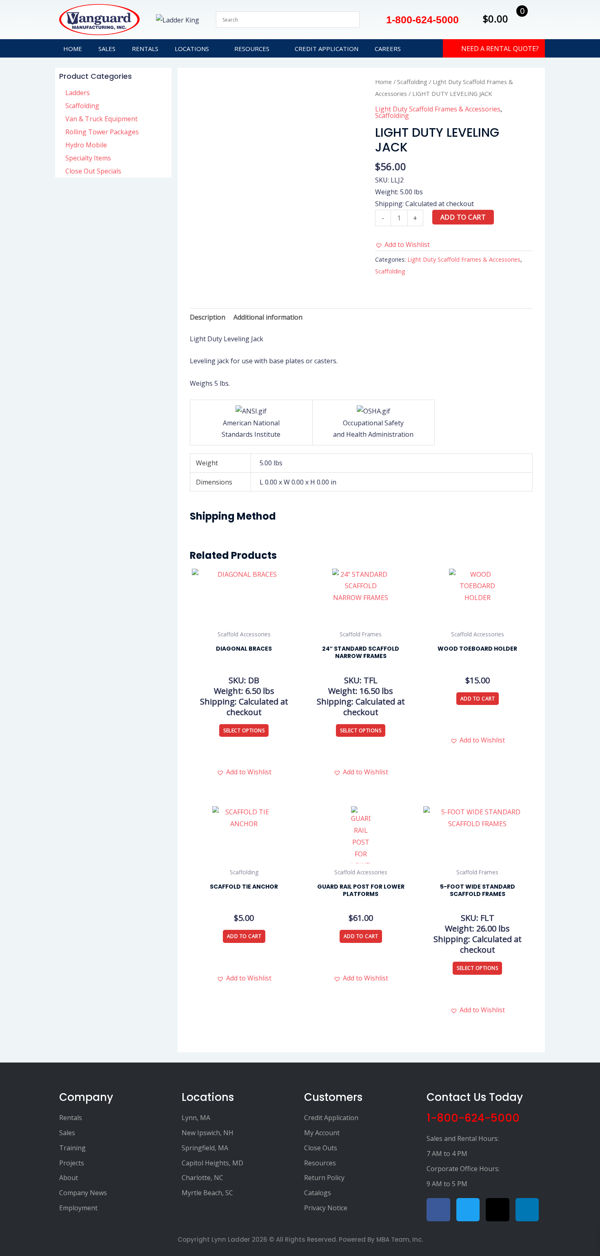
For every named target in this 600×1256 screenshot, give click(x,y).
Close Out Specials (93, 171)
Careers (388, 48)
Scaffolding (82, 105)
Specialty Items (88, 157)
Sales (107, 48)
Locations (192, 48)
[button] (402, 245)
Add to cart (463, 217)
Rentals (145, 48)
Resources (251, 48)
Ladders (77, 92)
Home (72, 48)
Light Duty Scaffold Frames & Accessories (437, 108)
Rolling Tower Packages (102, 131)
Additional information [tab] (267, 317)
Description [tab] (207, 317)
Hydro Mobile (86, 144)
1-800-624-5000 (473, 1118)
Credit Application (326, 48)
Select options (243, 730)
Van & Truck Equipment (101, 118)
